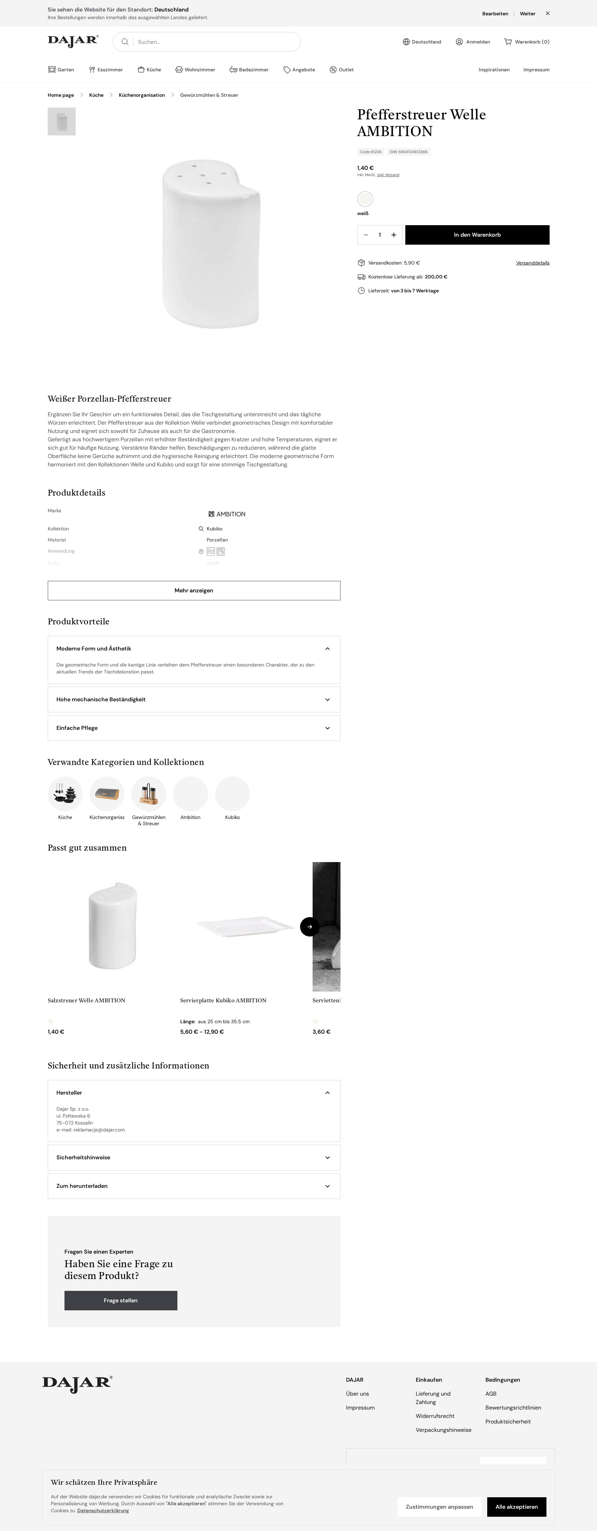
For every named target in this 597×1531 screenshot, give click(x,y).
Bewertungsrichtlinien (513, 1407)
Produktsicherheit (508, 1421)
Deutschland (426, 42)
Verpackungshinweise (444, 1430)
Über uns (357, 1393)
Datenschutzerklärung (103, 1510)
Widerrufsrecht (435, 1416)
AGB (491, 1393)
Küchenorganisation (142, 95)
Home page (61, 95)
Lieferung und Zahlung (433, 1398)
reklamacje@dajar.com (99, 1130)
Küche (96, 95)
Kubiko (214, 529)
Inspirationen (494, 69)
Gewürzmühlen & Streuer (209, 95)
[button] (194, 648)
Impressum (536, 69)
